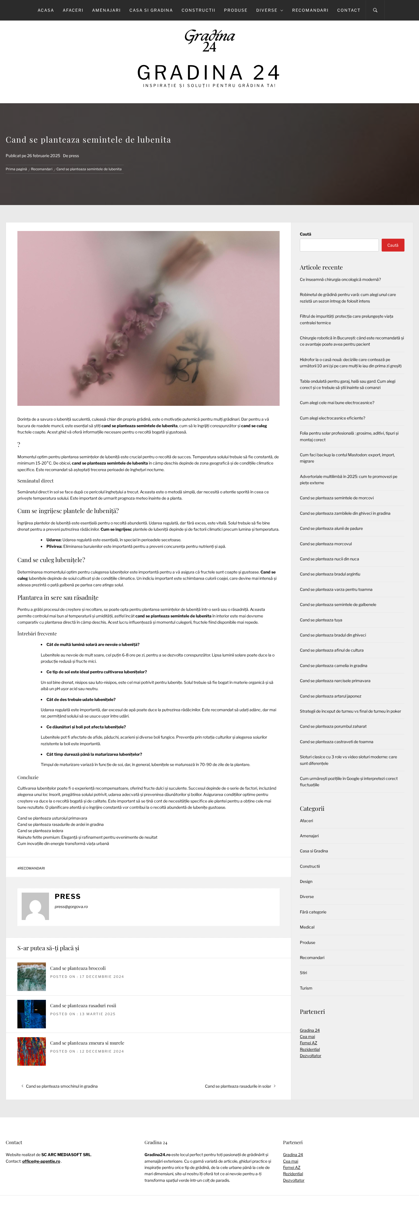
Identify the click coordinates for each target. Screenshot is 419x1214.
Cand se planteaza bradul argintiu (330, 573)
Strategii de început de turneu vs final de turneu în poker (350, 711)
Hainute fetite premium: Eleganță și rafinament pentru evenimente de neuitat (87, 837)
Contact (349, 10)
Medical (307, 927)
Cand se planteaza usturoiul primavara (52, 818)
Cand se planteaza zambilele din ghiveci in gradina (345, 513)
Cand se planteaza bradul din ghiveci (333, 635)
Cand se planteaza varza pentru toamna (336, 589)
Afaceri (73, 10)
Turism (306, 988)
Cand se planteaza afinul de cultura (332, 650)
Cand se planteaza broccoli (78, 968)
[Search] (375, 10)
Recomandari (310, 10)
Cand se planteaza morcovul (326, 543)
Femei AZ (308, 1042)
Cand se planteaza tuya (321, 619)
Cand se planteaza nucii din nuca (329, 558)
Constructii (198, 10)
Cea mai (307, 1036)
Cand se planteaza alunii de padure (331, 528)
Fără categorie (313, 911)
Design (306, 881)
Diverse (267, 10)
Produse (236, 10)
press (74, 155)
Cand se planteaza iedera (40, 830)
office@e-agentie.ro (41, 1161)
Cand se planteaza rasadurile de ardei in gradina (60, 824)
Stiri (303, 972)
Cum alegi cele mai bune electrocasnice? (337, 402)
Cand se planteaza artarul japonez (330, 696)
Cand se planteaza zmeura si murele (87, 1043)
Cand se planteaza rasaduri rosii (83, 1005)
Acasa (46, 10)
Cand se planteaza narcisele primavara (335, 680)
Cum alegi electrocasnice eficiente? (332, 418)
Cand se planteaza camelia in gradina (333, 665)
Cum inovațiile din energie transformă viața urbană (63, 843)
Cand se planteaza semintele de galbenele (338, 604)
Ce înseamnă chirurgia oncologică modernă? (340, 279)
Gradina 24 (210, 72)
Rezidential (310, 1049)
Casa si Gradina (151, 10)
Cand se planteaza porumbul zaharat (333, 726)
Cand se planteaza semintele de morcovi (337, 497)
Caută (305, 234)
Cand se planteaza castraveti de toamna (336, 741)
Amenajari (106, 10)
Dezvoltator (310, 1055)
